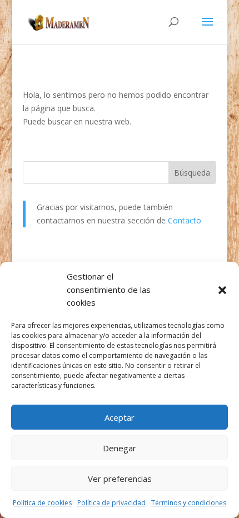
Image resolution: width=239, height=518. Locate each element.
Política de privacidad (111, 502)
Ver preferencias (120, 478)
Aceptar (119, 417)
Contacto (184, 220)
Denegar (119, 448)
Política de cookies (42, 502)
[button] (222, 290)
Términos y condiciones (188, 502)
